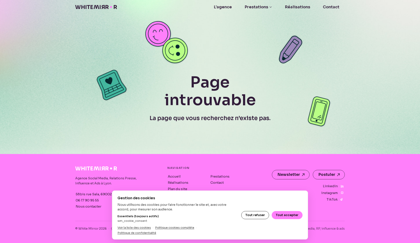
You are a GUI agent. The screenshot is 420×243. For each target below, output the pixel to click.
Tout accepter (287, 215)
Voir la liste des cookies (134, 227)
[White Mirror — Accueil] (96, 7)
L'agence (223, 7)
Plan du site (177, 189)
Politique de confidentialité (136, 233)
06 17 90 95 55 (87, 200)
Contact (331, 7)
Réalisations (297, 7)
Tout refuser (255, 215)
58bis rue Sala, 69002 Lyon (98, 194)
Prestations (256, 7)
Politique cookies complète (174, 227)
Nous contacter (88, 206)
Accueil (174, 176)
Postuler (326, 174)
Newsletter (289, 174)
